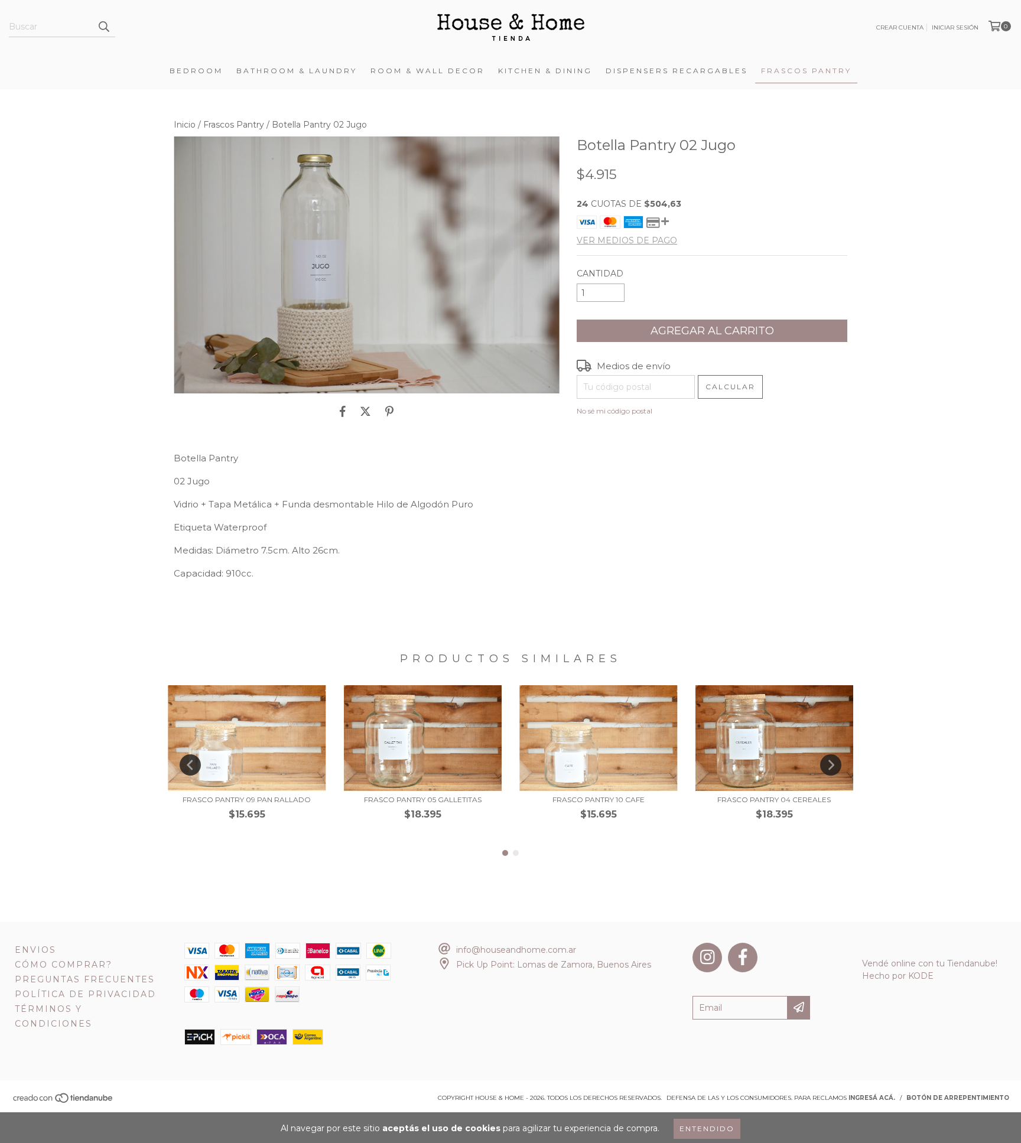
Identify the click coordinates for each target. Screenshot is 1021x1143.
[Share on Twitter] (365, 411)
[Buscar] (103, 26)
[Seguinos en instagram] (707, 957)
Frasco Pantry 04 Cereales (774, 799)
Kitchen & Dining (545, 70)
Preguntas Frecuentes (85, 979)
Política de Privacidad (85, 994)
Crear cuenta (900, 27)
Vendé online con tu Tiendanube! (929, 963)
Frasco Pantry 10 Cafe (598, 799)
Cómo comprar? (63, 964)
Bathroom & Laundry (296, 70)
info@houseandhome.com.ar (516, 950)
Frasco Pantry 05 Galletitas (423, 799)
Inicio (185, 124)
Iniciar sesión (955, 27)
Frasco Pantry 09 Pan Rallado (247, 799)
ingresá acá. (871, 1098)
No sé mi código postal (614, 410)
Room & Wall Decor (427, 70)
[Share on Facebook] (343, 411)
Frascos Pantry (806, 70)
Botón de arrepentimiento (957, 1098)
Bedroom (196, 70)
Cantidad (600, 273)
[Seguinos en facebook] (742, 957)
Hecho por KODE (898, 976)
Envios (35, 950)
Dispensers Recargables (676, 70)
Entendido (706, 1128)
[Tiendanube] (63, 1101)
